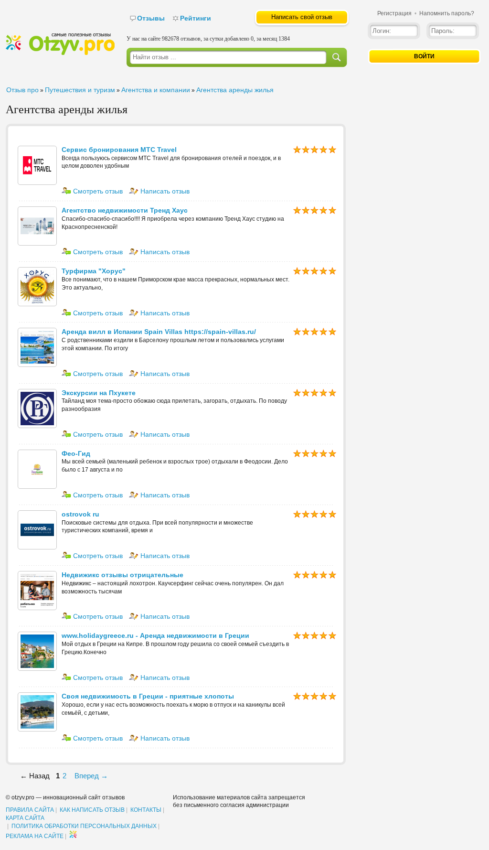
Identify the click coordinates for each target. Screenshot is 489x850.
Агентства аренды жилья (235, 90)
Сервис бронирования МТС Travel (119, 149)
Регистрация (394, 13)
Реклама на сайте (35, 836)
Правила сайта (30, 810)
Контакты (145, 810)
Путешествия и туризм (80, 90)
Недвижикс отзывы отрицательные (122, 575)
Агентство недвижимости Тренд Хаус (125, 210)
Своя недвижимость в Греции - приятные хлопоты (148, 696)
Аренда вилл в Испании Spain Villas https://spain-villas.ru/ (159, 331)
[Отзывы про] (60, 53)
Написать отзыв (164, 191)
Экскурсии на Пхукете (99, 393)
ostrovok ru (80, 514)
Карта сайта (25, 818)
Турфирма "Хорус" (94, 271)
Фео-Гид (76, 453)
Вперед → (91, 776)
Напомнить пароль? (446, 13)
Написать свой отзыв (301, 17)
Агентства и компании (155, 90)
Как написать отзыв (92, 810)
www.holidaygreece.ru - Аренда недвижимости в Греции (155, 635)
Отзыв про (22, 90)
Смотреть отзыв (97, 191)
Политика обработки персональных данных (84, 826)
